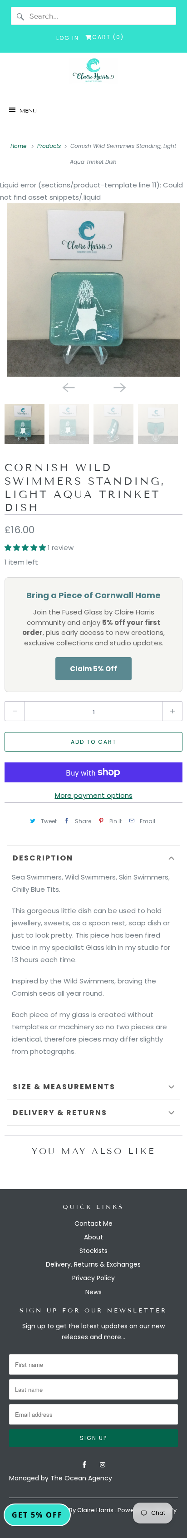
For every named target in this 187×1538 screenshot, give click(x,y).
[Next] (119, 387)
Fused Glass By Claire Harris (73, 1510)
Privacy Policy (93, 1277)
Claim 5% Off (93, 668)
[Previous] (68, 387)
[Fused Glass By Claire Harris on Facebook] (84, 1465)
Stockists (93, 1250)
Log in (67, 38)
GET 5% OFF (37, 1515)
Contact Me (93, 1223)
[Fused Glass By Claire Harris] (93, 73)
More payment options (94, 795)
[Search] (21, 17)
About (93, 1237)
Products (49, 146)
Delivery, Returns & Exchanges (93, 1264)
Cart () (108, 37)
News (93, 1292)
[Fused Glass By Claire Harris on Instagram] (102, 1465)
